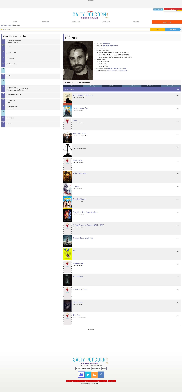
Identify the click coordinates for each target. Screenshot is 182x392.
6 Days (9, 75)
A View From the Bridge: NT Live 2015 (18, 89)
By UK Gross (112, 86)
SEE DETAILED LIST (70, 89)
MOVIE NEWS (106, 22)
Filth (9, 102)
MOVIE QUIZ (167, 22)
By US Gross (131, 86)
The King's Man (12, 52)
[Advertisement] (91, 4)
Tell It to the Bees (12, 64)
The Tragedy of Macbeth (14, 40)
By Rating (92, 86)
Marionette (11, 58)
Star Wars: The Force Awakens (16, 90)
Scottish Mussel (12, 87)
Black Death (11, 118)
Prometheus (11, 108)
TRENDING (136, 22)
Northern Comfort (13, 42)
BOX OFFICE (45, 22)
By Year (73, 86)
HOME (15, 22)
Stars (10, 25)
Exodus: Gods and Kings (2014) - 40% (117, 70)
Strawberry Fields (12, 106)
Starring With (170, 86)
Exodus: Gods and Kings (14, 94)
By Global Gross (151, 86)
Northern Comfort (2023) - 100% (117, 68)
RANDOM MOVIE (158, 9)
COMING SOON (76, 22)
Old (9, 54)
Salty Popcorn (4, 25)
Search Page (173, 29)
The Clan (10, 124)
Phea (9, 46)
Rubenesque (11, 100)
